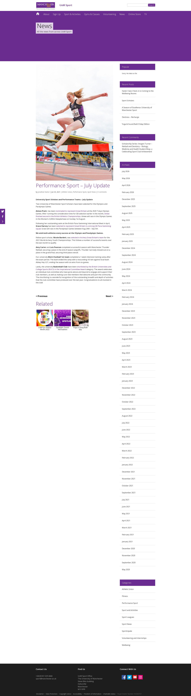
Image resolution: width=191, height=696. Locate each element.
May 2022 (126, 436)
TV (145, 14)
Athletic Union (67, 192)
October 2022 (127, 402)
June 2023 (126, 346)
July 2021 (125, 499)
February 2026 (128, 192)
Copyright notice (65, 694)
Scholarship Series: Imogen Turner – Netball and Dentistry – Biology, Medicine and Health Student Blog (137, 146)
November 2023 (128, 318)
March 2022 (127, 451)
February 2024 (128, 297)
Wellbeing (126, 645)
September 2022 (129, 409)
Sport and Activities (130, 610)
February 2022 (128, 457)
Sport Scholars (128, 100)
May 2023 (126, 353)
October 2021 (127, 485)
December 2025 (128, 199)
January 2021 (127, 541)
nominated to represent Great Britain (71, 211)
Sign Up (57, 14)
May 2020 (126, 569)
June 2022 (126, 430)
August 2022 (127, 416)
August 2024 (127, 262)
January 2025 (127, 241)
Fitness (125, 596)
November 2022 (128, 395)
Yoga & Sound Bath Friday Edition (136, 124)
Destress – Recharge (130, 117)
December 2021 (128, 472)
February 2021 (128, 534)
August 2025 (127, 213)
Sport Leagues (128, 617)
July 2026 (125, 171)
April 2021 (126, 520)
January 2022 (127, 464)
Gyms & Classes (92, 14)
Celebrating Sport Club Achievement (137, 151)
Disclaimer (40, 694)
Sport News (91, 192)
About (46, 14)
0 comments (102, 192)
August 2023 (127, 339)
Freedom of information (92, 694)
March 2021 (127, 527)
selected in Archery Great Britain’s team (87, 237)
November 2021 (128, 478)
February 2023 (128, 374)
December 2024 (128, 248)
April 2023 (126, 360)
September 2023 (129, 332)
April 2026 (126, 185)
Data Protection (51, 694)
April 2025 (126, 227)
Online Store (134, 14)
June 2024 (126, 269)
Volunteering (109, 14)
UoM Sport (37, 13)
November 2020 (128, 555)
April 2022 (126, 444)
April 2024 (126, 283)
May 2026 (126, 178)
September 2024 (129, 255)
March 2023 (127, 367)
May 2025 (126, 220)
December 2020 (128, 548)
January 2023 (127, 381)
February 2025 (128, 234)
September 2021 (129, 492)
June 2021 (126, 506)
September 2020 (129, 562)
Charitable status (109, 694)
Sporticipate (127, 631)
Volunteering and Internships (134, 638)
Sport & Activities (72, 14)
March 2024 (127, 290)
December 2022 (128, 388)
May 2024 (126, 276)
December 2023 (128, 311)
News (122, 14)
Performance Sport (80, 192)
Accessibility (77, 694)
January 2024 (127, 304)
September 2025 (129, 206)
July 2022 (125, 423)
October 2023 (127, 325)
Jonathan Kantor (44, 192)
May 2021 (126, 513)
